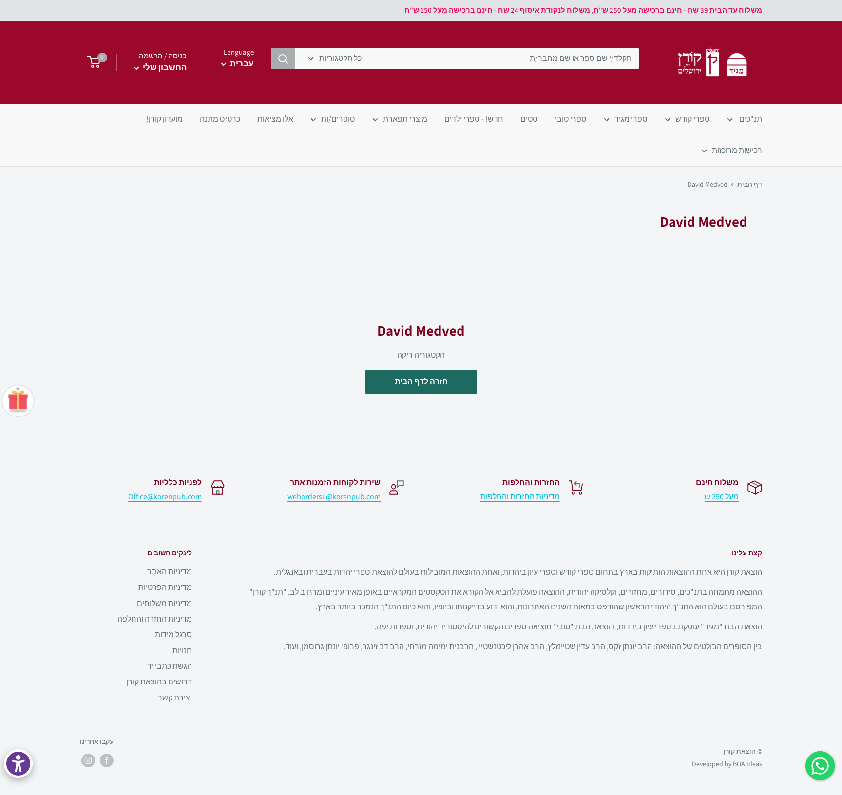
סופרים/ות (338, 119)
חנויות (182, 650)
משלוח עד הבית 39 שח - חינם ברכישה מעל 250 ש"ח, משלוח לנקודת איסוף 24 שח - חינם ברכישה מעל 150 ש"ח (583, 10)
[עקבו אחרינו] (107, 760)
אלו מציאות (275, 119)
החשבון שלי (164, 67)
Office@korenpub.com (165, 497)
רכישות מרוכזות (737, 150)
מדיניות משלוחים (164, 603)
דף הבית (749, 184)
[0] (90, 62)
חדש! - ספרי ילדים (473, 119)
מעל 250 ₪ (722, 497)
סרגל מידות (173, 634)
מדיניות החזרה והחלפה (154, 619)
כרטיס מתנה (220, 119)
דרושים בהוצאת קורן (159, 682)
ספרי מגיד (631, 119)
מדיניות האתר (169, 572)
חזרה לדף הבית (421, 382)
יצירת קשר (175, 698)
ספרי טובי (571, 119)
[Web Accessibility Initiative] (18, 763)
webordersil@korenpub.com (334, 497)
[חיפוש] (283, 58)
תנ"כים (750, 119)
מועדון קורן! (164, 119)
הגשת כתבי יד (169, 666)
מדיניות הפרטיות (165, 587)
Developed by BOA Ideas (727, 763)
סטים (529, 119)
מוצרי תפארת (405, 119)
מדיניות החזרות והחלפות (520, 497)
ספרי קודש (692, 119)
